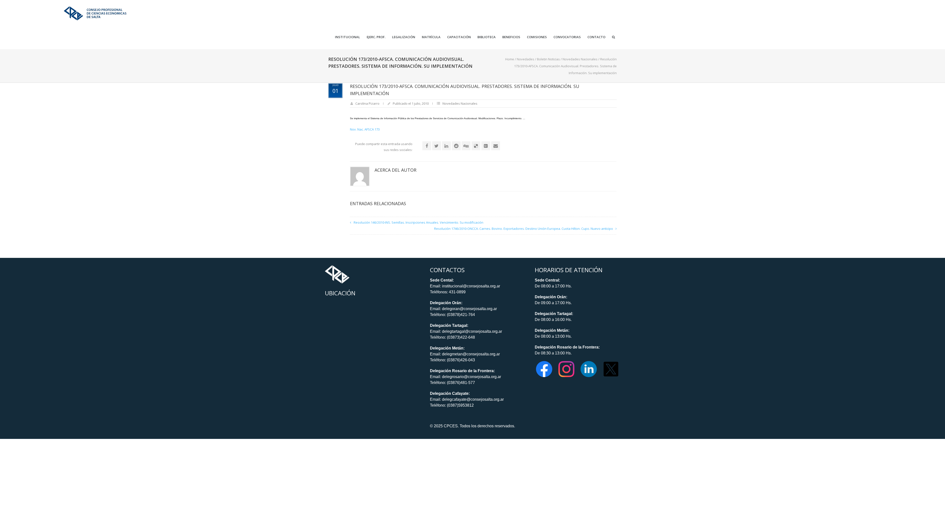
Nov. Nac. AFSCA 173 (365, 129)
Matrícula (431, 37)
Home (509, 59)
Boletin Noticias (548, 59)
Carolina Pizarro (367, 103)
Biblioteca (486, 37)
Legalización (403, 37)
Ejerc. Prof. (376, 37)
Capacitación (459, 37)
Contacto (596, 37)
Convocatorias (567, 37)
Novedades (525, 59)
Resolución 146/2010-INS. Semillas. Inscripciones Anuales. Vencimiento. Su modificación (418, 222)
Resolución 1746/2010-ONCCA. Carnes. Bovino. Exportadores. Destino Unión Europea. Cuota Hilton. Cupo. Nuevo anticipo (523, 228)
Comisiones (537, 37)
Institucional (347, 37)
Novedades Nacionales (580, 59)
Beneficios (511, 37)
